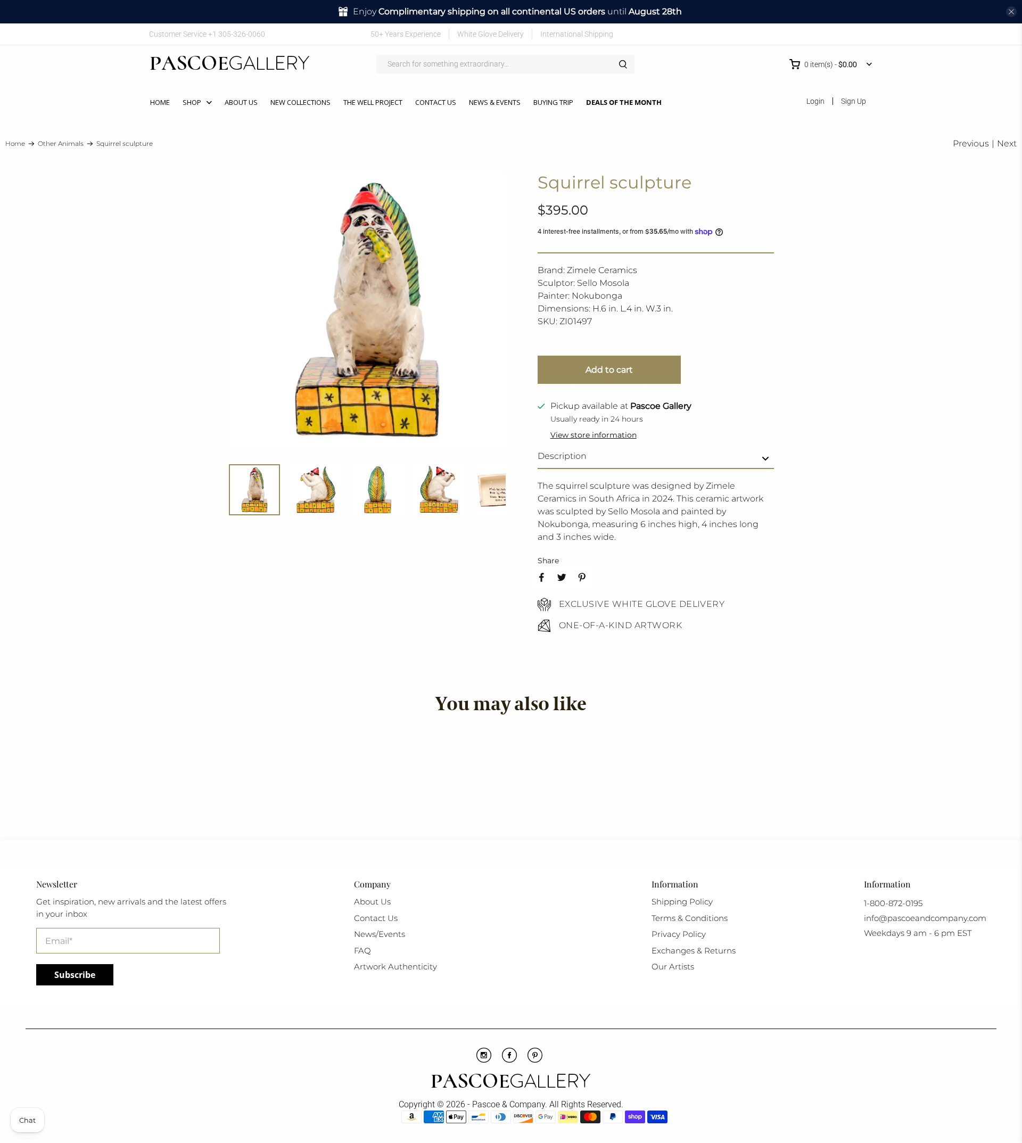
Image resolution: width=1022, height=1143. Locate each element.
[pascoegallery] (229, 64)
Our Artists (673, 966)
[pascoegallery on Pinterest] (818, 34)
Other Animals (61, 144)
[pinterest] (535, 1060)
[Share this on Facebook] (541, 577)
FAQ (362, 950)
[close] (1011, 11)
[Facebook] (509, 1060)
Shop (192, 102)
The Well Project (372, 102)
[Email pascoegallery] (865, 34)
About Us (241, 102)
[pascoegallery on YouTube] (803, 34)
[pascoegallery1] (511, 1082)
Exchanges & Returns (694, 950)
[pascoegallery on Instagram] (834, 34)
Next (1007, 143)
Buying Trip (553, 102)
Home (160, 102)
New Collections (300, 102)
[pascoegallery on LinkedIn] (850, 34)
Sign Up (853, 101)
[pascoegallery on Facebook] (787, 34)
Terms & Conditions (690, 918)
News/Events (379, 934)
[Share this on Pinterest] (582, 577)
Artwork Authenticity (395, 966)
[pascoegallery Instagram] (483, 1060)
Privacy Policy (679, 934)
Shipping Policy (682, 902)
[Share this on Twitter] (561, 577)
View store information (593, 435)
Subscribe (74, 975)
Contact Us (435, 102)
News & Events (495, 102)
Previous (971, 143)
